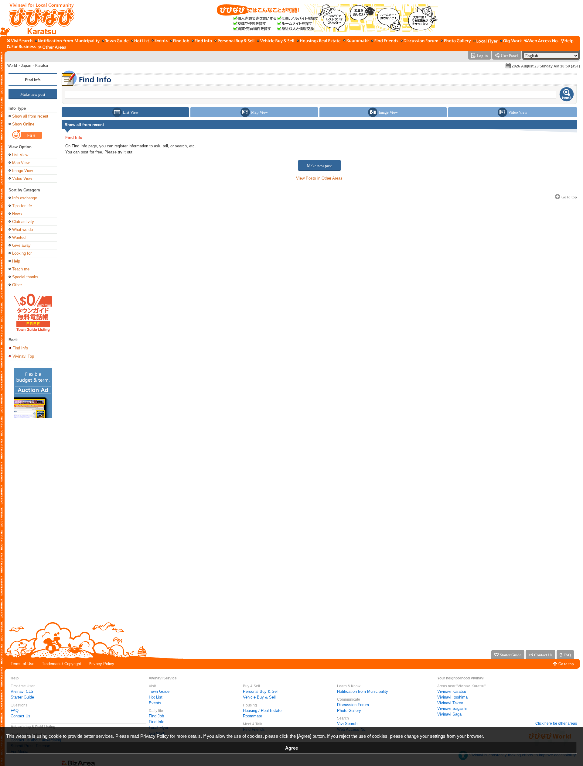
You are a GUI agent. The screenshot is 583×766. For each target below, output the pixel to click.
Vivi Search (347, 723)
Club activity (23, 222)
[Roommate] (356, 41)
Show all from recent (30, 116)
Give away (21, 245)
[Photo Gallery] (456, 41)
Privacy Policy (101, 663)
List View (20, 155)
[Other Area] (52, 47)
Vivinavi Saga (449, 714)
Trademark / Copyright (61, 663)
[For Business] (21, 47)
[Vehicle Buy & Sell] (275, 41)
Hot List (155, 697)
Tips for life (22, 206)
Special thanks (25, 277)
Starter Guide (22, 697)
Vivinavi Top (23, 356)
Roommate (252, 716)
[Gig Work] (511, 41)
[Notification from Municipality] (67, 41)
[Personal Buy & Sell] (234, 41)
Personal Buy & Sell (260, 691)
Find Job (156, 716)
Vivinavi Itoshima (452, 697)
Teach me (20, 269)
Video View (22, 178)
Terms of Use (22, 663)
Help (16, 261)
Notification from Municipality (362, 691)
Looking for (22, 253)
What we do (22, 230)
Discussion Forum (353, 704)
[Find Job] (179, 41)
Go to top (566, 664)
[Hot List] (140, 41)
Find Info (33, 79)
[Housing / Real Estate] (319, 41)
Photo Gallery (349, 710)
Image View (22, 171)
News (17, 214)
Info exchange (24, 198)
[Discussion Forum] (419, 41)
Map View (20, 163)
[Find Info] (202, 41)
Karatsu (41, 66)
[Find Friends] (384, 41)
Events (155, 703)
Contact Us (20, 716)
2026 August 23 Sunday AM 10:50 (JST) (546, 66)
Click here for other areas (556, 723)
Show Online (23, 124)
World (12, 66)
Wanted (19, 237)
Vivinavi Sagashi (452, 708)
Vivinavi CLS (22, 691)
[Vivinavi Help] (567, 41)
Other (17, 285)
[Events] (160, 41)
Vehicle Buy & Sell (259, 697)
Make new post (32, 94)
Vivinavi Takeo (450, 703)
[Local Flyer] (485, 41)
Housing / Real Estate (262, 710)
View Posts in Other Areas (319, 178)
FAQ (15, 710)
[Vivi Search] (19, 41)
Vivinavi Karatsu (451, 691)
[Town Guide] (115, 41)
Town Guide (159, 691)
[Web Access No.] (541, 41)
